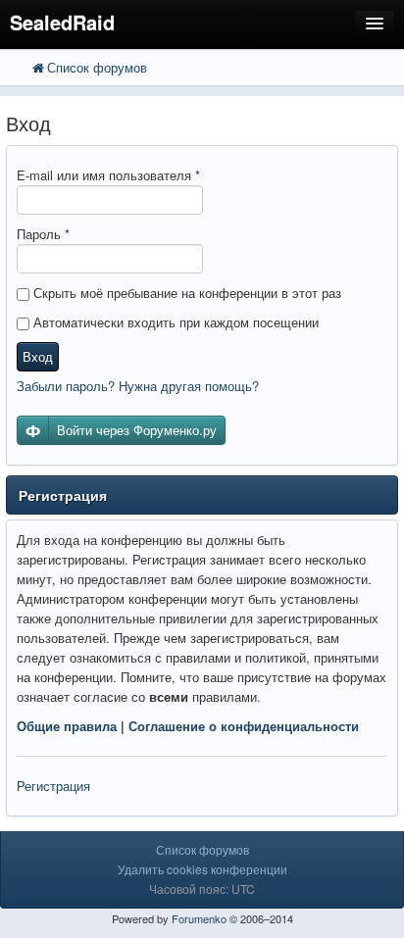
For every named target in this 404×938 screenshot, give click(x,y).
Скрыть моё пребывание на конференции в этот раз (185, 292)
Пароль (43, 233)
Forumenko (199, 918)
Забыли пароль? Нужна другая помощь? (138, 385)
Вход (38, 356)
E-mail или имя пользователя (108, 175)
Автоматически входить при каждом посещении (174, 322)
